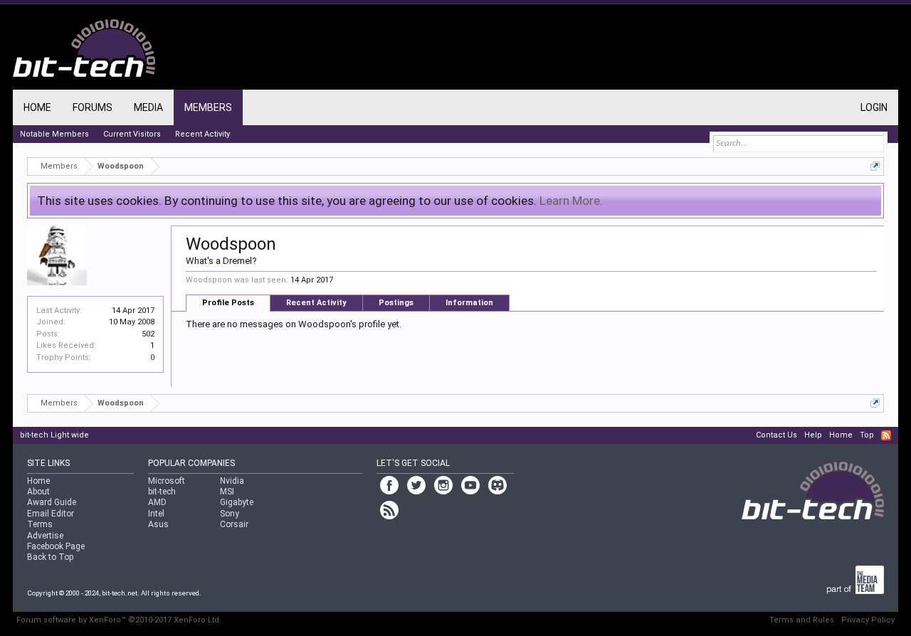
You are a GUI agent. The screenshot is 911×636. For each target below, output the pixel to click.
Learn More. (571, 201)
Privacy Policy (868, 620)
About (38, 492)
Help (813, 435)
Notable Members (54, 134)
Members (208, 107)
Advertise (45, 536)
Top (867, 435)
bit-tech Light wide (54, 435)
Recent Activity (316, 302)
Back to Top (50, 557)
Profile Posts (228, 302)
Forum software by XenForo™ (118, 620)
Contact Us (776, 435)
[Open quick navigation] (875, 166)
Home (37, 107)
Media (148, 107)
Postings (396, 302)
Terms (40, 524)
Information (469, 302)
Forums (92, 107)
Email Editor (50, 514)
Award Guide (51, 502)
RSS (886, 435)
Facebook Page (56, 546)
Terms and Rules (801, 620)
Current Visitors (132, 134)
